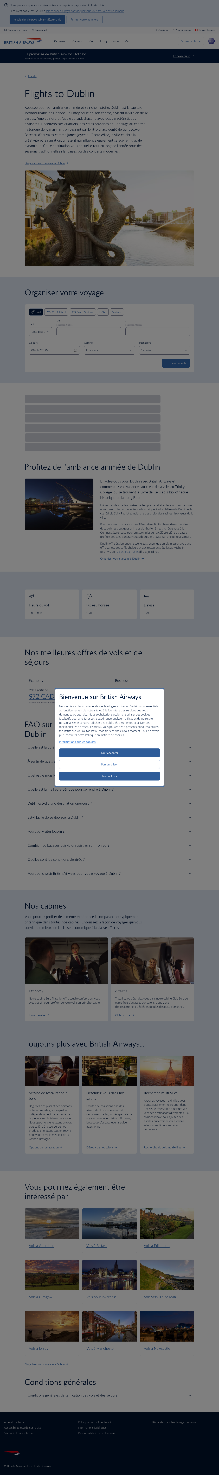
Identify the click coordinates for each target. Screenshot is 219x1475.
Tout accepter (109, 753)
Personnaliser (109, 764)
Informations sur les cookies (77, 742)
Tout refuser (109, 776)
